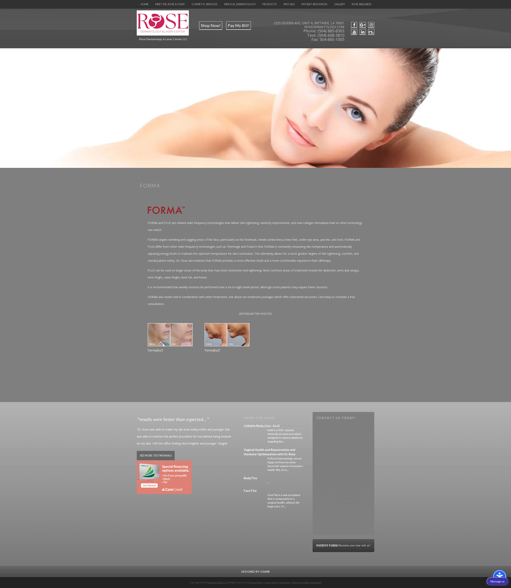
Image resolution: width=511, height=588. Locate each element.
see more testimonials (156, 455)
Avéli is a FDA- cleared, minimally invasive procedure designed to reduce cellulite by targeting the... (285, 436)
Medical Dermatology (240, 4)
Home (145, 4)
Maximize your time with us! (343, 545)
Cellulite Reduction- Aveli (262, 426)
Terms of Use (271, 582)
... (268, 482)
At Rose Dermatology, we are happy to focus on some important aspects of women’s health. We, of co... (285, 464)
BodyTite (250, 478)
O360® (265, 571)
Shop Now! (211, 25)
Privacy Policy (256, 582)
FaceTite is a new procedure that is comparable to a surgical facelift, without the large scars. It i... (283, 500)
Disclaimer (285, 582)
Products (269, 4)
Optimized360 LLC (216, 582)
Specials (289, 4)
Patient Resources (314, 4)
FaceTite (250, 490)
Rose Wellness (361, 4)
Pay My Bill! (238, 25)
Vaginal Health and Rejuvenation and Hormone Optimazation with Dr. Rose (269, 452)
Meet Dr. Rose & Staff (170, 4)
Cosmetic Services (204, 4)
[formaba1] (170, 346)
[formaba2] (227, 346)
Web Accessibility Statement (307, 582)
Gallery (339, 4)
